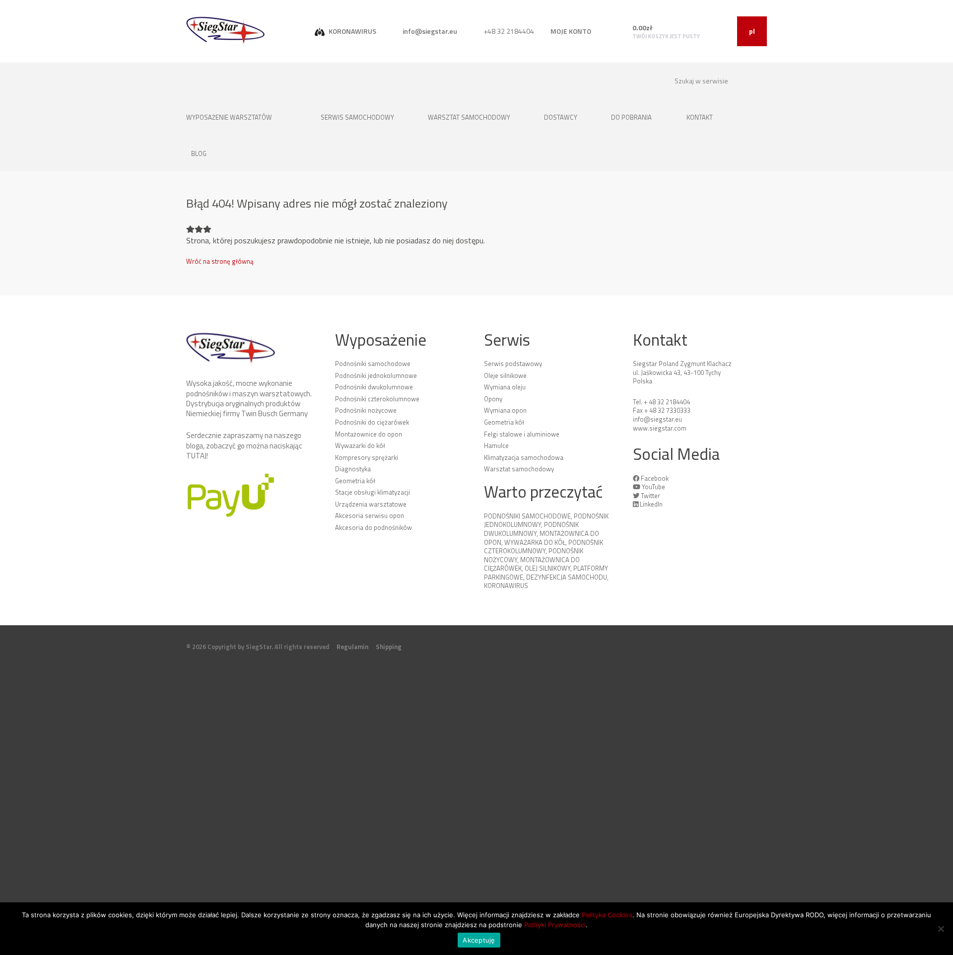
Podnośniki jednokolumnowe (376, 375)
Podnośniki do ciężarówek (372, 422)
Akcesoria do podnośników (373, 527)
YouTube (653, 487)
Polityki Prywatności (555, 925)
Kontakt (700, 117)
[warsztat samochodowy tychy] (225, 30)
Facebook (655, 478)
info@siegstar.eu (429, 31)
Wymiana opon (505, 410)
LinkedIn (651, 504)
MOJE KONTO (570, 31)
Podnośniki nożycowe (366, 410)
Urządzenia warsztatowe (371, 504)
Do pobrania (631, 117)
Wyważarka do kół (534, 542)
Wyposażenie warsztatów (229, 117)
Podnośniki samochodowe (372, 363)
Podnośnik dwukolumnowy (531, 528)
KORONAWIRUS (351, 31)
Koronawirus (506, 585)
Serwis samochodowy (358, 117)
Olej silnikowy (547, 568)
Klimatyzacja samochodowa (523, 457)
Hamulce (496, 445)
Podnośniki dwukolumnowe (374, 387)
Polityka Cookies (607, 915)
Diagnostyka (353, 469)
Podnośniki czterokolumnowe (377, 399)
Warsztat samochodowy (470, 117)
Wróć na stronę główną (220, 261)
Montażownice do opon (368, 434)
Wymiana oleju (505, 387)
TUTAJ (196, 455)
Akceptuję (479, 940)
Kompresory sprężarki (366, 457)
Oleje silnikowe (505, 375)
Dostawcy (561, 117)
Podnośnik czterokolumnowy (543, 546)
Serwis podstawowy (513, 363)
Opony (493, 399)
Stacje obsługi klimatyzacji (372, 492)
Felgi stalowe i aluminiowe (521, 434)
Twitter (650, 496)
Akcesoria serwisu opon (369, 515)
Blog (198, 153)
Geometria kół (355, 481)
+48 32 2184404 (508, 31)
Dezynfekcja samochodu (566, 577)
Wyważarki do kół (360, 445)
